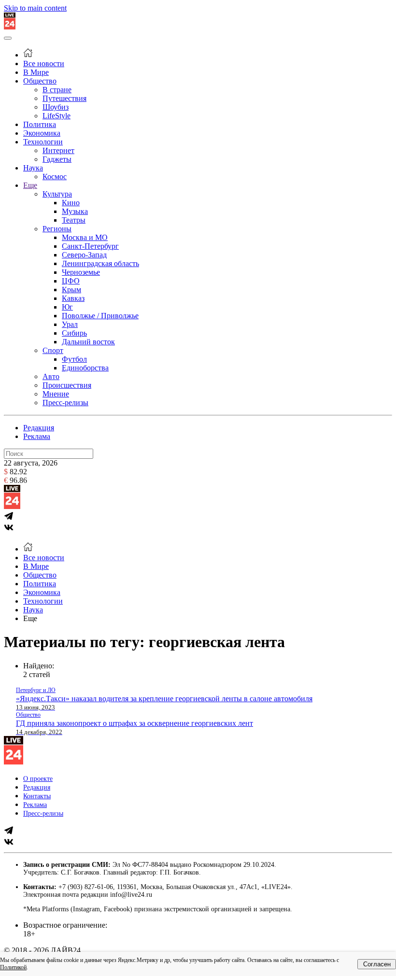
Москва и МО (85, 237)
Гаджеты (56, 159)
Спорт (52, 350)
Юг (67, 307)
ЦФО (71, 281)
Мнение (55, 394)
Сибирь (74, 333)
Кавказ (73, 298)
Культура (57, 194)
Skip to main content (35, 8)
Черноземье (81, 272)
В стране (56, 89)
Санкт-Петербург (90, 246)
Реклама (36, 436)
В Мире (36, 72)
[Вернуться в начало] (9, 27)
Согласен (377, 964)
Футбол (74, 359)
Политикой (13, 967)
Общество (40, 81)
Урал (70, 324)
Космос (54, 176)
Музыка (75, 211)
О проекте (38, 778)
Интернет (58, 150)
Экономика (41, 133)
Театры (73, 220)
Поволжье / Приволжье (100, 315)
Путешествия (64, 98)
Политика (39, 124)
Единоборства (85, 368)
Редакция (38, 428)
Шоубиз (55, 107)
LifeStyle (56, 116)
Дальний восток (88, 342)
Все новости (43, 63)
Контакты (37, 796)
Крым (71, 289)
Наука (33, 168)
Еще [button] (30, 618)
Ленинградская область (100, 263)
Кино (71, 202)
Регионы (56, 229)
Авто (50, 376)
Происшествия (66, 385)
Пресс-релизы (65, 402)
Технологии (43, 142)
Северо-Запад (84, 255)
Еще (30, 185)
